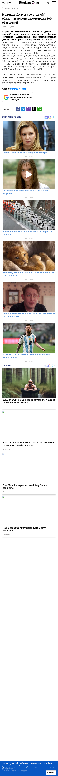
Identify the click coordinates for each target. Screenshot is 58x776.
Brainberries (29, 156)
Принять (51, 773)
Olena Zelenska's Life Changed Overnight (25, 152)
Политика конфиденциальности (14, 771)
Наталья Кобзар (18, 88)
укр (3, 2)
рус (9, 2)
